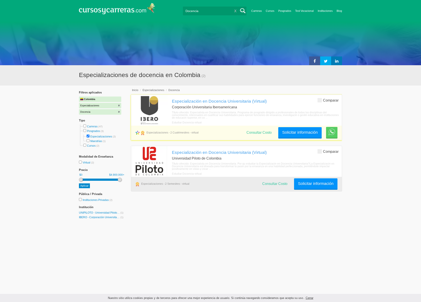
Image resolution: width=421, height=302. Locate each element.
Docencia (174, 90)
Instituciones (325, 11)
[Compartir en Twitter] (325, 60)
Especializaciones (101, 136)
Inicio (135, 90)
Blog (339, 11)
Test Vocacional (304, 11)
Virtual (87, 162)
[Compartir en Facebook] (314, 60)
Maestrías (96, 141)
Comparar (331, 100)
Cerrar (309, 298)
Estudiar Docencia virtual (187, 122)
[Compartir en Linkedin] (336, 60)
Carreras (256, 11)
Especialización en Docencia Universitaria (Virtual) (219, 101)
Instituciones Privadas (97, 200)
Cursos (270, 11)
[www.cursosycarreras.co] (117, 10)
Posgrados (284, 11)
